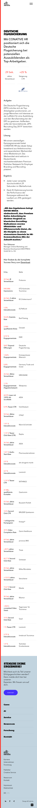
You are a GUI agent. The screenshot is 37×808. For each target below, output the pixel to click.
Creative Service (10, 772)
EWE (20, 337)
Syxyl (21, 619)
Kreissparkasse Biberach (24, 356)
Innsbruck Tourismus (26, 635)
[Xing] (14, 802)
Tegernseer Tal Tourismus (24, 608)
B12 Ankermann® (25, 299)
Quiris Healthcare (25, 531)
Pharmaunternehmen (27, 453)
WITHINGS (23, 481)
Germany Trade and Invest (26, 366)
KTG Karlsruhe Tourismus (24, 290)
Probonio (22, 280)
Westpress (23, 386)
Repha (21, 434)
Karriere (7, 759)
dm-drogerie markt (26, 463)
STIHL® (21, 415)
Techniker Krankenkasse (24, 645)
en (8, 793)
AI (5, 711)
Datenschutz (8, 788)
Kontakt (10, 693)
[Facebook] (10, 802)
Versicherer (23, 579)
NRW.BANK (23, 375)
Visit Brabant (23, 407)
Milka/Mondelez (25, 569)
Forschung (9, 730)
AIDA (21, 397)
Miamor (22, 598)
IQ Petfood (23, 309)
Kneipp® (22, 522)
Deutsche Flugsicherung (24, 346)
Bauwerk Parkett (25, 503)
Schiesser (22, 560)
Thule (21, 550)
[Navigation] (31, 4)
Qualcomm (23, 492)
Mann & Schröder (25, 425)
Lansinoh (22, 472)
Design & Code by (27, 801)
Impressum (8, 785)
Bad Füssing (23, 318)
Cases (6, 704)
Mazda (21, 588)
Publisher (7, 770)
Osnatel (22, 328)
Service (7, 717)
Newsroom (9, 724)
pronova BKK (24, 541)
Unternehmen (9, 762)
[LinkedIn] (5, 802)
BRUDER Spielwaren (26, 512)
